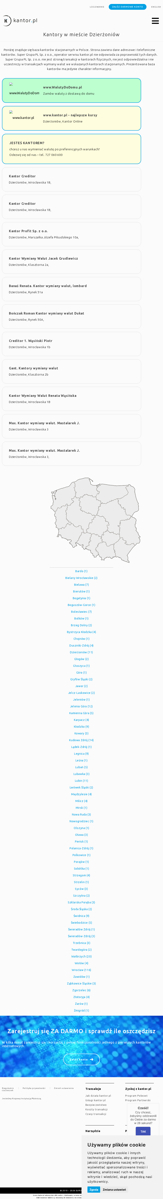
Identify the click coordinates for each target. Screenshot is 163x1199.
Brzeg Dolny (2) (81, 625)
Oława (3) (81, 834)
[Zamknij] (159, 1103)
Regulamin (8, 1088)
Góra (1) (81, 672)
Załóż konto (79, 1059)
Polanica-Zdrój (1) (81, 848)
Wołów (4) (81, 963)
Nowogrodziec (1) (81, 821)
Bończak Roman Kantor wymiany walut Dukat (46, 313)
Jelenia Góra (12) (81, 706)
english (156, 7)
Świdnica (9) (81, 915)
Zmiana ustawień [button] (114, 1189)
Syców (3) (81, 888)
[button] (155, 21)
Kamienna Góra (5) (81, 713)
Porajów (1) (81, 861)
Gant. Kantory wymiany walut (33, 368)
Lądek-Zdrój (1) (81, 747)
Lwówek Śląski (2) (81, 787)
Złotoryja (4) (81, 997)
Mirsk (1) (81, 807)
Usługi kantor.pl (95, 1100)
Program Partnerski (138, 1100)
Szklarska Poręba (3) (81, 902)
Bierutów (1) (81, 591)
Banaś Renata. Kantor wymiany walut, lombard (48, 286)
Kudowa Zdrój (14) (81, 740)
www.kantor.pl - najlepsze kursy (70, 115)
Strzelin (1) (81, 882)
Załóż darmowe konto (127, 7)
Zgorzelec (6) (81, 990)
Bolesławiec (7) (81, 611)
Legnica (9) (81, 753)
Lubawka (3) (82, 774)
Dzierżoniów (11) (81, 652)
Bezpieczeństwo (96, 1105)
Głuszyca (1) (81, 665)
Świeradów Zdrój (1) (81, 929)
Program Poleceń (136, 1095)
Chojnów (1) (82, 638)
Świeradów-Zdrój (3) (81, 936)
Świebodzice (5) (81, 922)
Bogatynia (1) (81, 598)
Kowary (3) (82, 733)
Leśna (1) (81, 760)
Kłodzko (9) (81, 726)
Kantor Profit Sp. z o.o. (28, 231)
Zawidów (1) (81, 976)
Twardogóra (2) (81, 949)
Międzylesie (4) (81, 794)
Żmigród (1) (81, 1010)
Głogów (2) (81, 659)
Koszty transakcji (96, 1109)
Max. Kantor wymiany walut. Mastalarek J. (44, 423)
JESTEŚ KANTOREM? (27, 143)
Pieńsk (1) (81, 841)
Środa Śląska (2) (81, 909)
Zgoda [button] (93, 1189)
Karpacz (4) (81, 719)
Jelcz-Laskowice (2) (81, 692)
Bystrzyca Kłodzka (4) (81, 632)
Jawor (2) (81, 686)
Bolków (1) (81, 618)
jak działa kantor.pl (98, 1095)
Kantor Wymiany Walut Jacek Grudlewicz (43, 258)
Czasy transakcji (95, 1114)
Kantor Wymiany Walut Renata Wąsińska (43, 395)
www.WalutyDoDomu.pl (62, 87)
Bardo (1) (81, 571)
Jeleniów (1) (81, 699)
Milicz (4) (81, 801)
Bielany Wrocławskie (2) (81, 578)
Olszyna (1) (81, 828)
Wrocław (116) (81, 970)
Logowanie (97, 7)
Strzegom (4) (81, 875)
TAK (143, 1131)
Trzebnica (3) (81, 943)
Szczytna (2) (81, 895)
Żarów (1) (81, 1003)
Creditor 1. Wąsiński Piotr (30, 341)
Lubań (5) (81, 767)
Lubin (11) (81, 780)
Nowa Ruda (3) (81, 814)
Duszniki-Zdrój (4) (81, 645)
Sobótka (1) (81, 868)
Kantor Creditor (22, 176)
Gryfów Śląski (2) (81, 679)
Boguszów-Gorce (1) (81, 605)
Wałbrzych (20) (81, 956)
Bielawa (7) (81, 584)
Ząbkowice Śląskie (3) (81, 983)
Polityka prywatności (34, 1088)
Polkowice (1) (82, 855)
